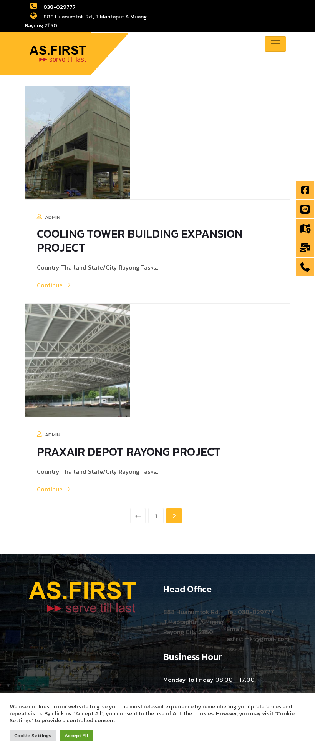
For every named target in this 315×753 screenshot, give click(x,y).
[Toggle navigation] (275, 44)
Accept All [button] (76, 735)
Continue (50, 285)
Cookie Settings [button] (32, 735)
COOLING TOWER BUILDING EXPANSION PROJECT (140, 240)
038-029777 (59, 7)
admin (52, 217)
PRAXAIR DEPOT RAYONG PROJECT (129, 451)
